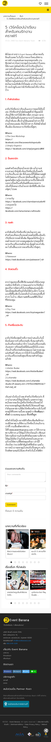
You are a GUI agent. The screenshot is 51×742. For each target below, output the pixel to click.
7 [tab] (35, 562)
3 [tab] (19, 562)
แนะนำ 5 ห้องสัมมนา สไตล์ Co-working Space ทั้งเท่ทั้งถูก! (24, 413)
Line (34, 671)
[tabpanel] (17, 543)
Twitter (26, 671)
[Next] (9, 541)
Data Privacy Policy (32, 724)
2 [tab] (15, 562)
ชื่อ (6, 486)
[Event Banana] (5, 3)
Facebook (8, 671)
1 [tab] (11, 562)
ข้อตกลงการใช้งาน (17, 724)
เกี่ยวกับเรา (6, 658)
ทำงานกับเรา (7, 655)
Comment (11, 504)
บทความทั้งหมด (9, 16)
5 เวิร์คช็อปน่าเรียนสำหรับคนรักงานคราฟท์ (23, 18)
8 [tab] (39, 562)
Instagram (18, 671)
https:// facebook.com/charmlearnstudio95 (25, 201)
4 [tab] (23, 562)
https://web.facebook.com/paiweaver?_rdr (24, 259)
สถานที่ (5, 680)
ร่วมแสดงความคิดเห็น (15, 468)
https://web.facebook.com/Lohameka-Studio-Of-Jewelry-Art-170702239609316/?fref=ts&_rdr (25, 383)
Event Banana (15, 722)
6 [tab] (31, 562)
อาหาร (5, 683)
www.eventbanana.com (21, 429)
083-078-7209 (12, 643)
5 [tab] (27, 562)
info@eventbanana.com (22, 640)
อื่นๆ (21, 16)
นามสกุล (9, 493)
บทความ (6, 653)
